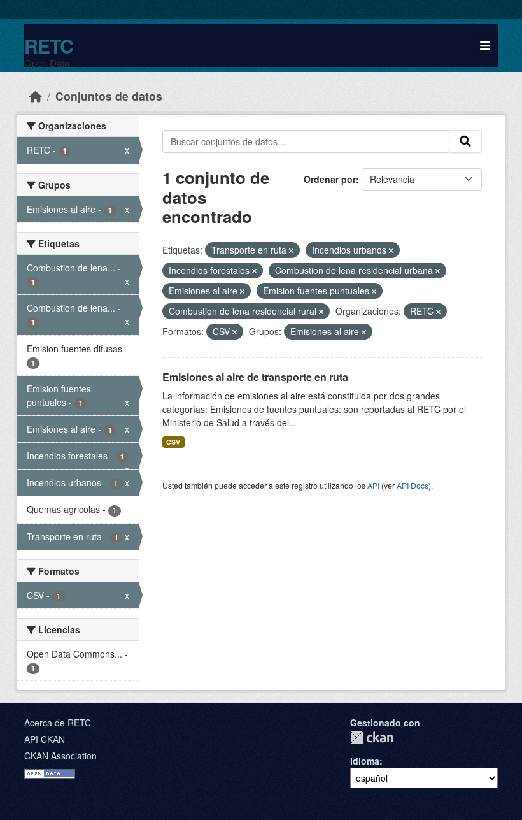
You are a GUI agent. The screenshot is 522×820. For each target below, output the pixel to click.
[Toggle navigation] (485, 45)
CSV (173, 442)
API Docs (412, 485)
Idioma (364, 760)
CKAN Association (60, 755)
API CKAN (44, 739)
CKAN (371, 737)
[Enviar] (465, 141)
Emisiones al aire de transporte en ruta (255, 377)
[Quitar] (291, 250)
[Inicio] (35, 96)
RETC (48, 45)
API (373, 485)
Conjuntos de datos (108, 96)
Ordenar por (330, 179)
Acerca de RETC (57, 722)
